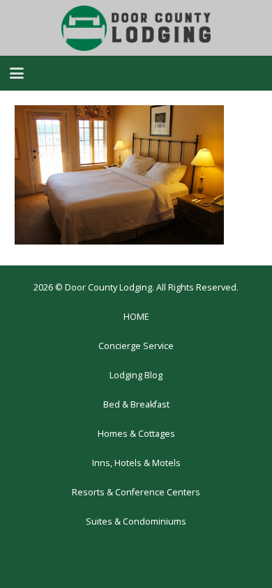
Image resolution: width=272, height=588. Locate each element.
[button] (16, 73)
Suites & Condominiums (136, 521)
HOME (136, 317)
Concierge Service (136, 346)
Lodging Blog (136, 375)
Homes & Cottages (136, 434)
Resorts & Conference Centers (136, 492)
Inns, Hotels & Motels (136, 463)
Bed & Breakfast (136, 404)
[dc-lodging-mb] (136, 28)
